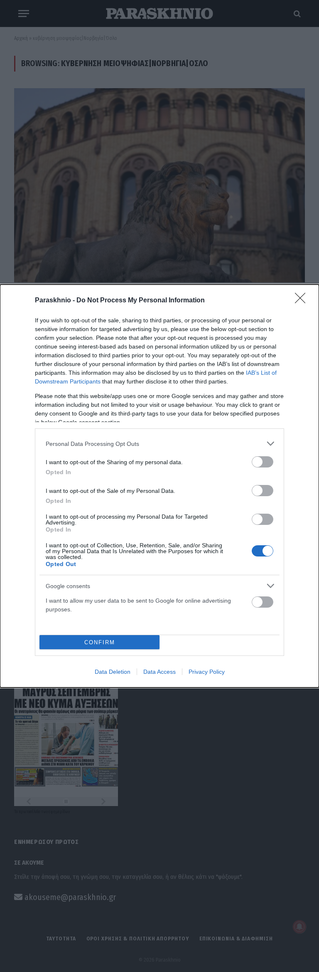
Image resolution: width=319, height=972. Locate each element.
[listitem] (159, 443)
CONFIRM (99, 642)
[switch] (262, 461)
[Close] (303, 301)
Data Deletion (112, 671)
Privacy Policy (207, 671)
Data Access (159, 671)
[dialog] (159, 486)
